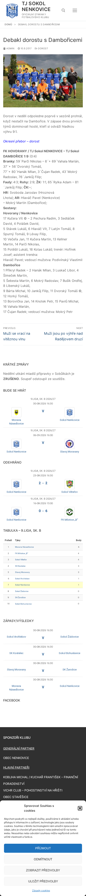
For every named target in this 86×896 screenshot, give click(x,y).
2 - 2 (43, 483)
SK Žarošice (20, 597)
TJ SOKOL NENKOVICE (36, 6)
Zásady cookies (41, 890)
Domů (8, 24)
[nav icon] (74, 10)
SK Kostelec (20, 566)
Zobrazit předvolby (43, 870)
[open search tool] (63, 10)
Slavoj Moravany (69, 451)
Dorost (42, 48)
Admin (10, 48)
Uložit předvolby (43, 881)
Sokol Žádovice (21, 591)
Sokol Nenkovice (69, 419)
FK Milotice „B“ (69, 519)
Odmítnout (43, 859)
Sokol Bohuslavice (23, 604)
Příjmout (43, 848)
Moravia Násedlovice (24, 547)
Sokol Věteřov (69, 491)
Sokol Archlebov (22, 579)
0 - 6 (43, 511)
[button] (80, 808)
